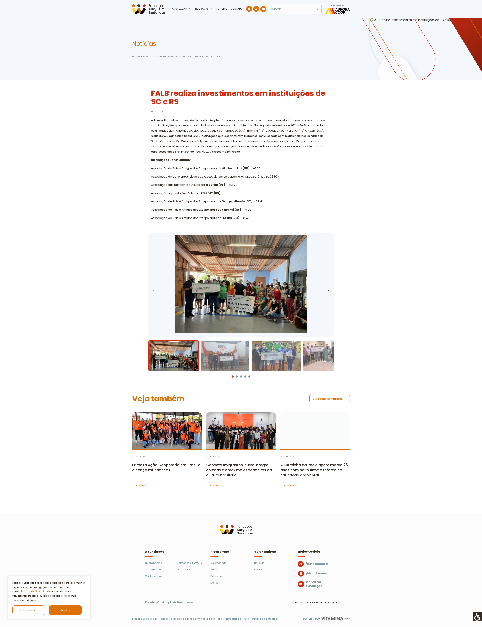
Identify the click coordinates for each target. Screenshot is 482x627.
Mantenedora (153, 576)
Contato (236, 8)
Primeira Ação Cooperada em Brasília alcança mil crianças (166, 467)
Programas (201, 8)
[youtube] (263, 9)
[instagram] (256, 9)
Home (136, 56)
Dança (214, 582)
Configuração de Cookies (261, 619)
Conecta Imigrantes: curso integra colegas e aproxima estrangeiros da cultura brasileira (239, 470)
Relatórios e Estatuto (189, 563)
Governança (184, 569)
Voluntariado (218, 563)
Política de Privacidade (36, 591)
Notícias (221, 8)
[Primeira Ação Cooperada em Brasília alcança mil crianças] (167, 430)
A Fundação (179, 8)
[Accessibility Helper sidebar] (477, 616)
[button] (328, 290)
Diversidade (217, 576)
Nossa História (153, 569)
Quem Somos (153, 563)
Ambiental (216, 569)
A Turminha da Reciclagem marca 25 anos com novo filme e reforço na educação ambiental (314, 470)
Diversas (148, 56)
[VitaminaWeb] (335, 618)
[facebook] (249, 9)
